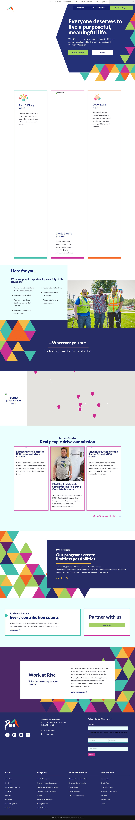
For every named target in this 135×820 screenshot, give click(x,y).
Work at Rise (105, 779)
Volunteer (104, 795)
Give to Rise (105, 783)
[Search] (133, 2)
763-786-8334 (49, 730)
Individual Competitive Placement (47, 787)
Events (75, 1)
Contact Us (8, 808)
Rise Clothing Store (10, 804)
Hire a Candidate (74, 791)
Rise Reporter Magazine (12, 787)
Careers (89, 1)
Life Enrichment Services (45, 799)
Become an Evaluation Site (77, 783)
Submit (91, 754)
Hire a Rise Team (74, 787)
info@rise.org (49, 734)
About (50, 1)
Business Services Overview (78, 779)
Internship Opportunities (109, 791)
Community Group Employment (47, 783)
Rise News (7, 783)
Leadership (7, 795)
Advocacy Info (105, 799)
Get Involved (67, 1)
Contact (82, 1)
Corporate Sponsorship (76, 795)
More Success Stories (105, 516)
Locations (58, 1)
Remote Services (42, 808)
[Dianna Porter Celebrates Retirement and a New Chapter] (31, 478)
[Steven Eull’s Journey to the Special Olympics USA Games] (104, 478)
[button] (106, 1)
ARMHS (39, 795)
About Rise (8, 779)
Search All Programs (43, 779)
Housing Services (42, 804)
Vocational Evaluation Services (46, 791)
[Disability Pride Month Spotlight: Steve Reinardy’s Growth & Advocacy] (67, 478)
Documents (8, 799)
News (96, 1)
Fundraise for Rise (106, 787)
